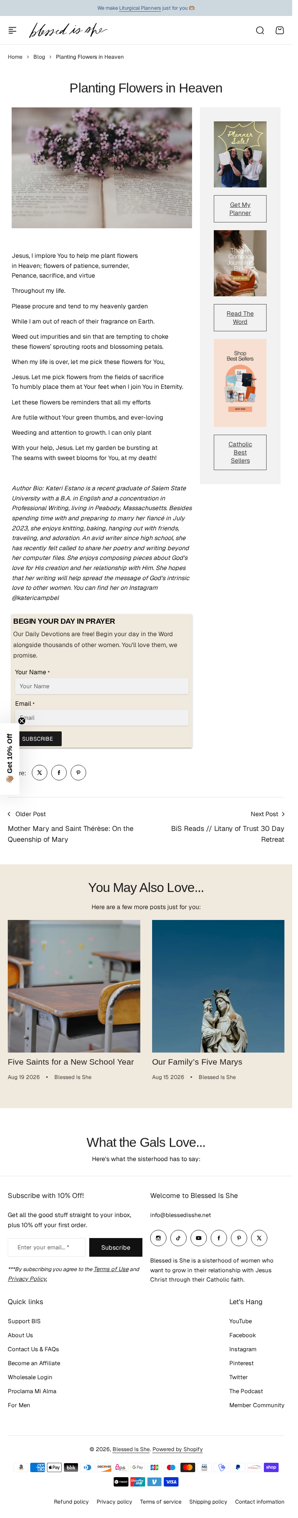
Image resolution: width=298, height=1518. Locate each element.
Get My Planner (240, 209)
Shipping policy (208, 1501)
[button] (9, 759)
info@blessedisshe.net (180, 1215)
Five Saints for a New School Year (71, 1062)
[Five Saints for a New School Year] (74, 986)
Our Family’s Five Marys (197, 1062)
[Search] (259, 30)
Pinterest (241, 1363)
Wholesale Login (30, 1377)
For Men (19, 1405)
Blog (39, 56)
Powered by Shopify (177, 1449)
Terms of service (161, 1501)
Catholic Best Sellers (240, 452)
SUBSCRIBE (37, 738)
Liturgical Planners (140, 8)
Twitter (238, 1377)
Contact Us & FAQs (33, 1349)
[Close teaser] (22, 721)
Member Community (256, 1405)
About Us (20, 1335)
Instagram (242, 1349)
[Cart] (279, 30)
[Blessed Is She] (68, 30)
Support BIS (24, 1321)
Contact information (259, 1501)
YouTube (240, 1321)
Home (15, 56)
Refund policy (71, 1501)
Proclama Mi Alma (32, 1391)
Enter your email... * (43, 1247)
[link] (39, 772)
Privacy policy (114, 1501)
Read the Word (240, 318)
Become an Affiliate (34, 1363)
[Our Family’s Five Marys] (218, 986)
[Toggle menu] (12, 30)
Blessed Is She (131, 1449)
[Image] (240, 154)
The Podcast (246, 1391)
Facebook (242, 1335)
